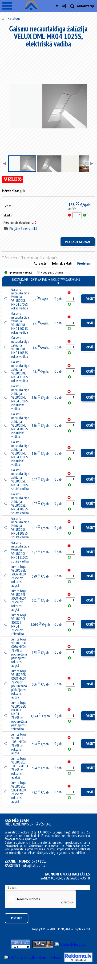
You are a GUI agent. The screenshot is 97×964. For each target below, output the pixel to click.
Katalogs (14, 18)
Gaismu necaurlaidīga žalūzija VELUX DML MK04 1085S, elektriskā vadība (20, 425)
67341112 (39, 861)
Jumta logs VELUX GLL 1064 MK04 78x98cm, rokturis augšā (18, 792)
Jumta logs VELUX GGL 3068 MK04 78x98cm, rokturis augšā (18, 600)
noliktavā (58, 281)
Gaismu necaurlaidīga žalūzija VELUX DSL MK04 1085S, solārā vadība (20, 527)
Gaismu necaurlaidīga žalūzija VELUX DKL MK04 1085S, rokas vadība (20, 347)
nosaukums (20, 281)
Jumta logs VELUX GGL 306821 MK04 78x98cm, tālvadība (18, 624)
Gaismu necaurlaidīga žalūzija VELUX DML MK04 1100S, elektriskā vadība (20, 453)
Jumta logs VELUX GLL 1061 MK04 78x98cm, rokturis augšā (18, 743)
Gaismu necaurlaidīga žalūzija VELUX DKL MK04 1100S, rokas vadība (20, 371)
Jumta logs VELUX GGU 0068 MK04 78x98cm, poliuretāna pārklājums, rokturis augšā (19, 683)
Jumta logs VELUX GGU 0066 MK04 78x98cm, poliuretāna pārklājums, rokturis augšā (19, 652)
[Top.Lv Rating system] (42, 946)
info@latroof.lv (34, 865)
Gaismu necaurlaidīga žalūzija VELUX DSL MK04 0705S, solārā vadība (20, 479)
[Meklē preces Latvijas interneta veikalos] (33, 957)
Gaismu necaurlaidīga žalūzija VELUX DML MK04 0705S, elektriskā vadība (20, 397)
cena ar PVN (41, 279)
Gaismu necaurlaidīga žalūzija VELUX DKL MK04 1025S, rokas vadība (20, 323)
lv (56, 6)
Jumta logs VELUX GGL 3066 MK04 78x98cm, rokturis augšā (18, 576)
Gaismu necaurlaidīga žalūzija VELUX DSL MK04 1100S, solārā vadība (20, 551)
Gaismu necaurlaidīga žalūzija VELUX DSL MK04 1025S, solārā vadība (20, 503)
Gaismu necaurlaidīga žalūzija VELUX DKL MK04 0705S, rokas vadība (20, 298)
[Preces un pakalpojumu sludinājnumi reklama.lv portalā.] (78, 960)
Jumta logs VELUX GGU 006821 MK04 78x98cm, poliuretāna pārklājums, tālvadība (19, 715)
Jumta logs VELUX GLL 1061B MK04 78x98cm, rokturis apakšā (19, 767)
